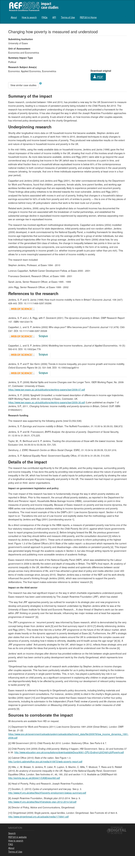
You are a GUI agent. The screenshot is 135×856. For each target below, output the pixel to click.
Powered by (117, 827)
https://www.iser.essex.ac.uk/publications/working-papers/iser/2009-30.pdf (46, 402)
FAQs (44, 17)
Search (12, 833)
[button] (40, 83)
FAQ (10, 844)
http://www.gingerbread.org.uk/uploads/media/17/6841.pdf (38, 816)
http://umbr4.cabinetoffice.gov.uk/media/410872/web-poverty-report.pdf (45, 761)
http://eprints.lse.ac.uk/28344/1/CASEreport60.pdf (34, 778)
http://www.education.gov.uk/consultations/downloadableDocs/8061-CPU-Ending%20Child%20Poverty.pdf (69, 752)
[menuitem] (13, 17)
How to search (29, 17)
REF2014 (33, 6)
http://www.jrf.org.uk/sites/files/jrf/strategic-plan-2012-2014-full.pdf (42, 801)
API (54, 17)
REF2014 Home (88, 17)
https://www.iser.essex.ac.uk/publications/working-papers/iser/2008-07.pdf (46, 389)
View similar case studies (23, 85)
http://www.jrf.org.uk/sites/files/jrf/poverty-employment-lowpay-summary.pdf (47, 792)
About (14, 17)
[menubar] (53, 17)
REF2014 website (17, 837)
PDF (99, 77)
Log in (123, 16)
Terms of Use (68, 17)
